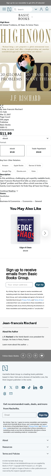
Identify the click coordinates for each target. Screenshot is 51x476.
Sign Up (40, 284)
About (5, 440)
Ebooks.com (21, 171)
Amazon (5, 165)
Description (5, 174)
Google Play (6, 171)
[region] (25, 233)
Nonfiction (4, 196)
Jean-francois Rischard (13, 109)
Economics (27, 201)
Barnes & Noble (35, 165)
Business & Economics (10, 201)
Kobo (34, 171)
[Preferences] (36, 9)
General (38, 201)
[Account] (41, 9)
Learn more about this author (14, 344)
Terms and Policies (11, 453)
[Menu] (4, 9)
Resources (7, 446)
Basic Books (5, 124)
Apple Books (18, 165)
